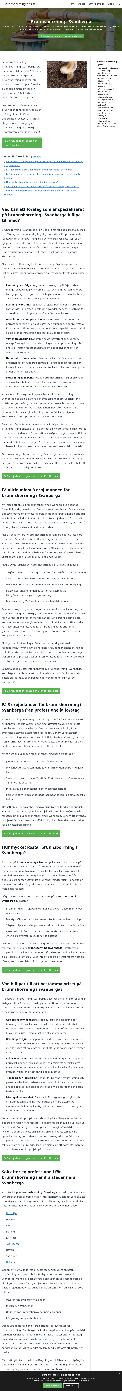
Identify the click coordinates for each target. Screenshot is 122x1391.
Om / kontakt (96, 3)
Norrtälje (11, 1213)
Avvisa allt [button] (71, 1386)
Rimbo (10, 1225)
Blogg (110, 3)
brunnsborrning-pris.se (49, 1339)
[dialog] (61, 1381)
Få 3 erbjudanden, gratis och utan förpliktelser (61, 36)
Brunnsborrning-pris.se (20, 4)
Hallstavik (11, 1262)
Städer (81, 3)
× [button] (119, 1374)
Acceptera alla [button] (52, 1386)
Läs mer (86, 1381)
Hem (71, 3)
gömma (36, 156)
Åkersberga (13, 1243)
